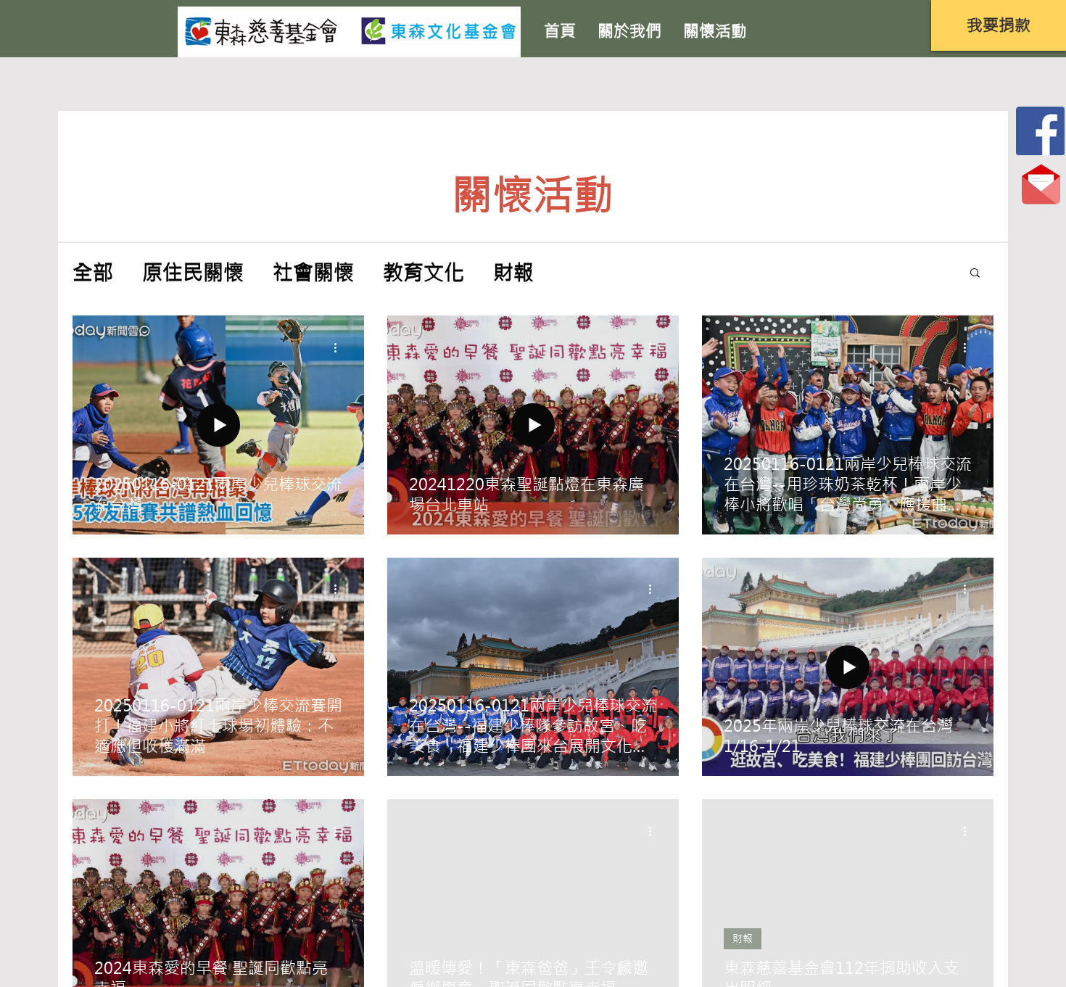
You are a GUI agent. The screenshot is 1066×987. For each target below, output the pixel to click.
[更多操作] (340, 347)
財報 (513, 272)
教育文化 (423, 272)
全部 (93, 272)
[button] (998, 25)
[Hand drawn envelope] (1040, 130)
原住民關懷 (193, 272)
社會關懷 (313, 272)
